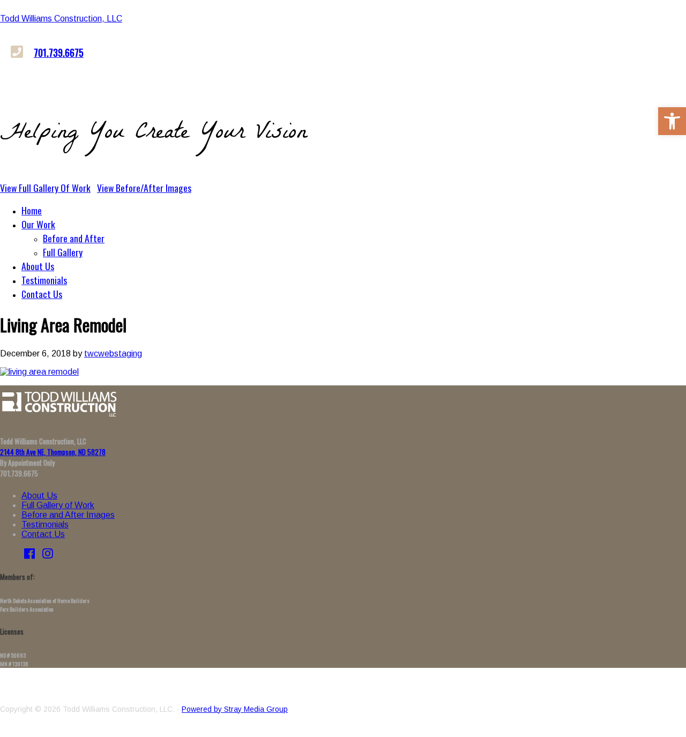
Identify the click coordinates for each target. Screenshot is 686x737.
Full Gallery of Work (57, 505)
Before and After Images (68, 514)
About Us (39, 495)
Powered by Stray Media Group (235, 709)
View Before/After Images (144, 188)
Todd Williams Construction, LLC (61, 18)
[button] (672, 121)
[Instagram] (47, 555)
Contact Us (43, 534)
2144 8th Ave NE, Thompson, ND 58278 (53, 451)
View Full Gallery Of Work (45, 188)
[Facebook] (29, 555)
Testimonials (45, 524)
